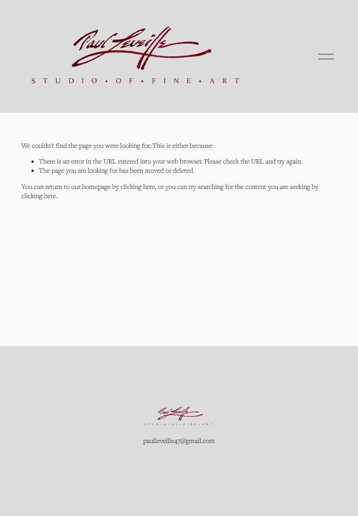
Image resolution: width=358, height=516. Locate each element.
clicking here (137, 186)
